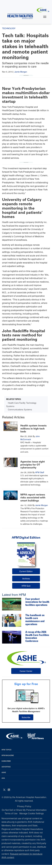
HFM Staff (39, 472)
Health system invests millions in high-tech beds (33, 428)
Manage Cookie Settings (31, 813)
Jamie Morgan (20, 71)
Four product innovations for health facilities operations (37, 602)
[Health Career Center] (26, 658)
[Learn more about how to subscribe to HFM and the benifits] (26, 696)
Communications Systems (20, 409)
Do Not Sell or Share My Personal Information (24, 809)
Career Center (26, 671)
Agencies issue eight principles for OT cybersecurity (32, 464)
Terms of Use (11, 813)
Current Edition (26, 571)
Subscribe (26, 717)
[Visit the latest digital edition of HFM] (26, 554)
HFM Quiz (26, 585)
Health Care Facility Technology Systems (21, 404)
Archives (26, 578)
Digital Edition (26, 537)
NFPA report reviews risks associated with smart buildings (32, 497)
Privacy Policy (24, 806)
